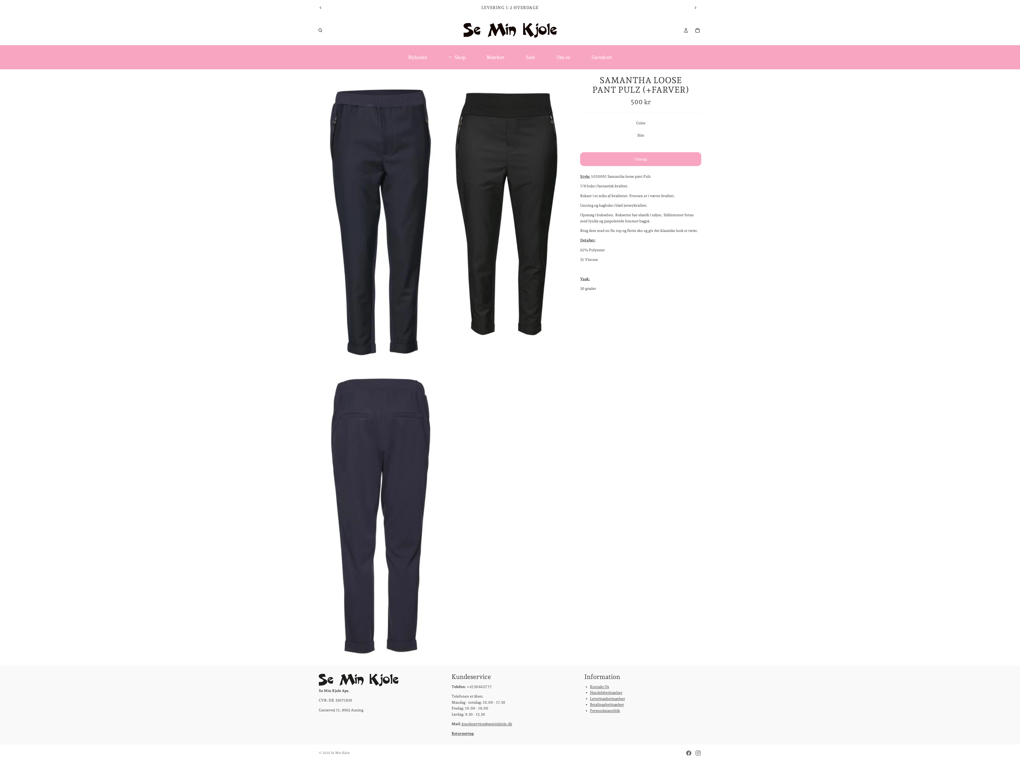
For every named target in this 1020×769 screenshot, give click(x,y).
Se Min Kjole (340, 753)
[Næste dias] (695, 8)
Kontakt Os (599, 687)
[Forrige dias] (320, 8)
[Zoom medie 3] (381, 515)
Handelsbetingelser (606, 693)
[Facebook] (689, 753)
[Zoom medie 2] (505, 216)
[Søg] (320, 30)
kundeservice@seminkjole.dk (486, 724)
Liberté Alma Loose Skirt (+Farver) (71, 755)
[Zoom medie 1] (381, 216)
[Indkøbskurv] (697, 30)
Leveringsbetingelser (607, 698)
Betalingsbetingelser (607, 704)
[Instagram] (698, 753)
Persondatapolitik (605, 710)
